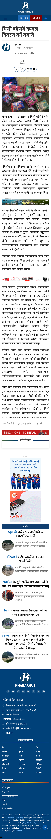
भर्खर (25, 527)
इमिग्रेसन (22, 768)
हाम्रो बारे (9, 733)
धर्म (20, 747)
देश (37, 747)
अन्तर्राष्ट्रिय (5, 756)
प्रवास (4, 772)
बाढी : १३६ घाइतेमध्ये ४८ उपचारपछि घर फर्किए (25, 534)
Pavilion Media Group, (15, 817)
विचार (21, 756)
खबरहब (17, 45)
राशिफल (39, 764)
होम (3, 747)
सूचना (38, 756)
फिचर (4, 768)
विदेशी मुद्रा (6, 787)
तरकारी (4, 804)
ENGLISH (35, 18)
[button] (44, 827)
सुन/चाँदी (5, 792)
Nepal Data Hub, (29, 822)
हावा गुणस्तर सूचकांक (10, 796)
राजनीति (39, 760)
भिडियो (38, 768)
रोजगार (21, 772)
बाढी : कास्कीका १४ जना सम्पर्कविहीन (25, 559)
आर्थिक (4, 760)
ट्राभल (21, 751)
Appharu (18, 830)
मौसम (4, 800)
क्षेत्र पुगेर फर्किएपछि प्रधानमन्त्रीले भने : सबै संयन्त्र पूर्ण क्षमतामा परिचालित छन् (25, 584)
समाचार (5, 751)
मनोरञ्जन (22, 764)
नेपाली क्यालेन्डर (7, 808)
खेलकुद (39, 751)
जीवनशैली (5, 764)
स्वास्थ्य (21, 760)
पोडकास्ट (39, 772)
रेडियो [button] (22, 18)
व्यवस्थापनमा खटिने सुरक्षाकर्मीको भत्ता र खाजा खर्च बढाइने (25, 612)
